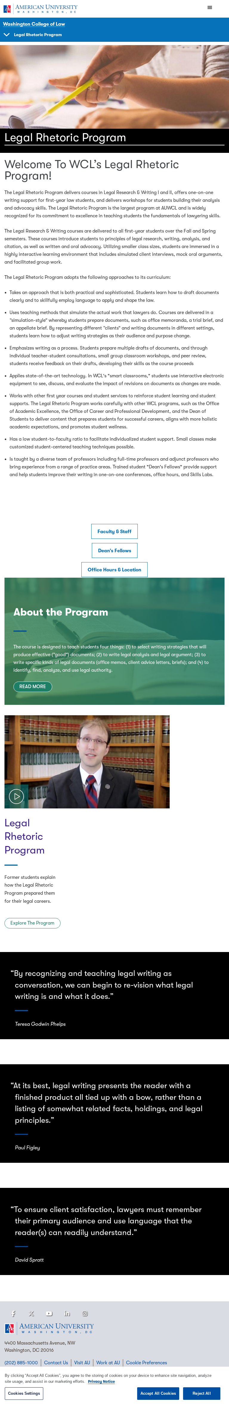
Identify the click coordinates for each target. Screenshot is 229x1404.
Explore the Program (32, 923)
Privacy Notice (101, 1381)
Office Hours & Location (114, 570)
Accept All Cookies (158, 1393)
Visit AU (82, 1362)
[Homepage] (114, 1328)
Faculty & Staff (114, 531)
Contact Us (56, 1362)
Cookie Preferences (146, 1362)
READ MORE (32, 686)
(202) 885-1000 (21, 1362)
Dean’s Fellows (114, 550)
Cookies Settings (24, 1393)
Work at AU (108, 1362)
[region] (114, 1385)
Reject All (202, 1393)
